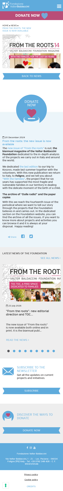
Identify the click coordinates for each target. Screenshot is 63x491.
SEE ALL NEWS (50, 258)
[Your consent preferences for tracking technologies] (6, 485)
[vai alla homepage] (16, 4)
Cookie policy (31, 479)
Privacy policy (31, 474)
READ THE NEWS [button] (17, 340)
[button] (59, 6)
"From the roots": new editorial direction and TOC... (27, 313)
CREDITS (31, 486)
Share (13, 237)
